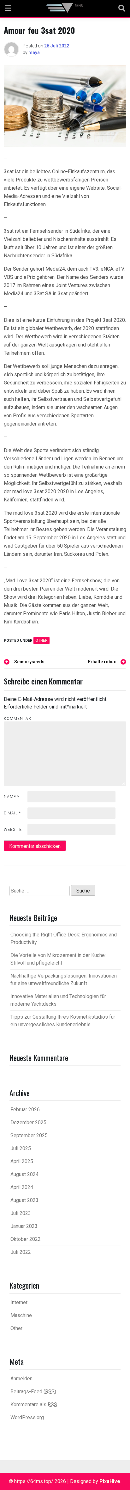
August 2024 (24, 1174)
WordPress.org (27, 1417)
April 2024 (21, 1187)
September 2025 (29, 1135)
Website (13, 829)
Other (41, 640)
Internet (18, 1302)
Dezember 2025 (28, 1122)
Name (11, 796)
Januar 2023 (24, 1226)
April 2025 (21, 1161)
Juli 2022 (20, 1252)
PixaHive (109, 1481)
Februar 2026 (25, 1110)
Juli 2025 (20, 1148)
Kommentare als (33, 1404)
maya (34, 52)
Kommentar (17, 718)
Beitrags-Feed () (33, 1392)
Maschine (21, 1315)
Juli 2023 (20, 1213)
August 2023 (24, 1200)
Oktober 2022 (25, 1239)
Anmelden (21, 1379)
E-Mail (12, 813)
